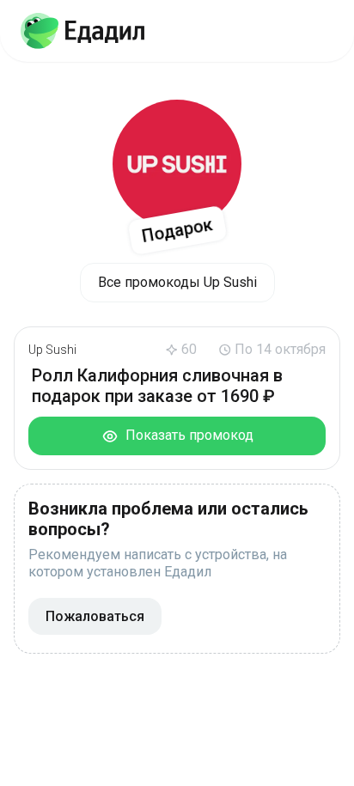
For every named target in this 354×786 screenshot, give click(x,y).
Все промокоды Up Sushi (177, 282)
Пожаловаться (95, 616)
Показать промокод (186, 435)
